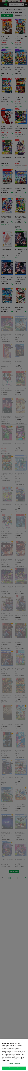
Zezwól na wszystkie (14, 1068)
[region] (14, 1055)
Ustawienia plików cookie (14, 1063)
